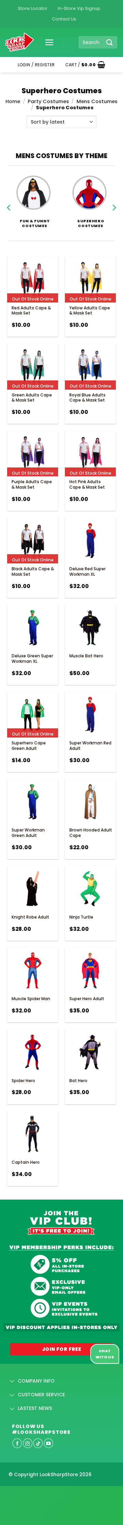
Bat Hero (78, 1080)
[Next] (114, 199)
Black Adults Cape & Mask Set (33, 571)
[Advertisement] (54, 1494)
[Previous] (9, 199)
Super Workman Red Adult (90, 745)
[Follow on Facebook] (17, 1443)
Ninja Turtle (81, 917)
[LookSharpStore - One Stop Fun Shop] (19, 42)
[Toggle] (12, 1381)
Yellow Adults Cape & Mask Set (89, 310)
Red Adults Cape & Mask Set (31, 310)
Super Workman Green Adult (28, 832)
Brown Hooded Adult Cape (90, 832)
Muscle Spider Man (31, 999)
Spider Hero (23, 1080)
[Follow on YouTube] (48, 1443)
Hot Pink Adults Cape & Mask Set (87, 484)
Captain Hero (26, 1162)
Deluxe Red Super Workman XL (87, 571)
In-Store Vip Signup (79, 8)
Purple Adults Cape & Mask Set (32, 484)
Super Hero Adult (86, 999)
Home (12, 101)
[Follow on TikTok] (38, 1443)
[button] (46, 42)
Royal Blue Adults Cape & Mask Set (87, 397)
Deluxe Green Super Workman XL (32, 658)
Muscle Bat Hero (86, 656)
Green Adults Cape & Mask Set (32, 397)
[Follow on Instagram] (27, 1443)
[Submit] (110, 42)
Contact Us (64, 19)
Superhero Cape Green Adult (29, 745)
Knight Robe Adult (30, 917)
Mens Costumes (97, 101)
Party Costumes (48, 101)
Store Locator (32, 8)
